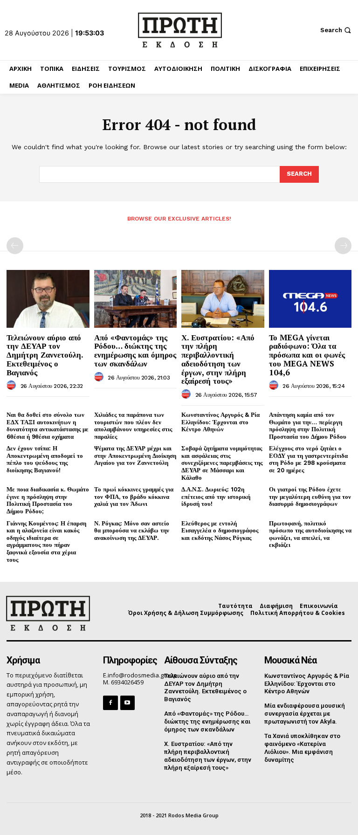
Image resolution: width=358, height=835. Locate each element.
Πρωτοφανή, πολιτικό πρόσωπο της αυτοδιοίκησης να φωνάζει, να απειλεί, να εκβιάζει (310, 534)
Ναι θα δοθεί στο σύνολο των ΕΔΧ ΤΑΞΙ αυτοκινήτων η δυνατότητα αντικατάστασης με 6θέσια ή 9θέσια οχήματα (48, 425)
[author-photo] (13, 385)
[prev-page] (15, 245)
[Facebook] (110, 703)
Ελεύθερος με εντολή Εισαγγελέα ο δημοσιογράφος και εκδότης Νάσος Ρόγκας (219, 530)
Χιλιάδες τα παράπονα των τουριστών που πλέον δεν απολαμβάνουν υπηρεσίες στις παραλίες (133, 425)
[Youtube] (127, 703)
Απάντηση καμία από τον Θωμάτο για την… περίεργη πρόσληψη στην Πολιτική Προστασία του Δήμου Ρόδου (307, 425)
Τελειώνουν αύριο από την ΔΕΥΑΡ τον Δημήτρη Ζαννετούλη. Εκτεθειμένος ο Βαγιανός (45, 355)
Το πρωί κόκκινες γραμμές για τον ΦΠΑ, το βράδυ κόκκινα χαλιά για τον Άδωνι (133, 496)
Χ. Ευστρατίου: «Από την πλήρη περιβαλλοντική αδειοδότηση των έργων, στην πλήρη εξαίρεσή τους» (218, 359)
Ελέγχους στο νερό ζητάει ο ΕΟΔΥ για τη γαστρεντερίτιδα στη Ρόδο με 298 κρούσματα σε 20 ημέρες (308, 459)
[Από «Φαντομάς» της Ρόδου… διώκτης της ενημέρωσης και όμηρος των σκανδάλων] (135, 299)
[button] (336, 30)
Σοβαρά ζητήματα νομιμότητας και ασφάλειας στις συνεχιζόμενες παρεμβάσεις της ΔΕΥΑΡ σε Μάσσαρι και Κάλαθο (221, 463)
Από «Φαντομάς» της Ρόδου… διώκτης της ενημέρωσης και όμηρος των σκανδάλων (135, 350)
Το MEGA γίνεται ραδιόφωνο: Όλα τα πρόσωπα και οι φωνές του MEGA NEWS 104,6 (307, 355)
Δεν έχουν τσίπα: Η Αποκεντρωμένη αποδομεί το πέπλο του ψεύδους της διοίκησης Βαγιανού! (45, 459)
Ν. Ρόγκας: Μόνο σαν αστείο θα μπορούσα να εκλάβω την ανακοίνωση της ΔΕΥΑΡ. (131, 530)
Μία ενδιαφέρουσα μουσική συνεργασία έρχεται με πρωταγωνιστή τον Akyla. (304, 713)
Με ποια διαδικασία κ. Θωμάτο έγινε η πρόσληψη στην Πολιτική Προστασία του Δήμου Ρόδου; (48, 500)
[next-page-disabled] (343, 245)
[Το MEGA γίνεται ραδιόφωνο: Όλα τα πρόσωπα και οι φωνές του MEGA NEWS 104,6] (310, 299)
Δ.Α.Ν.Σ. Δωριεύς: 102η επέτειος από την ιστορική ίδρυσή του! (215, 496)
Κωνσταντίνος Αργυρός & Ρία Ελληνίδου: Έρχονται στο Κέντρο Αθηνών (220, 422)
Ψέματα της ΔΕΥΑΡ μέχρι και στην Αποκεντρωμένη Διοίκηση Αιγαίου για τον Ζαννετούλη (135, 455)
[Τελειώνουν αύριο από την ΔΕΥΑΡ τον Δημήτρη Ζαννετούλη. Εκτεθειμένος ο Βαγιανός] (48, 299)
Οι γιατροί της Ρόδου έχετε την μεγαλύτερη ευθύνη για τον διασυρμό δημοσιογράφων (310, 496)
